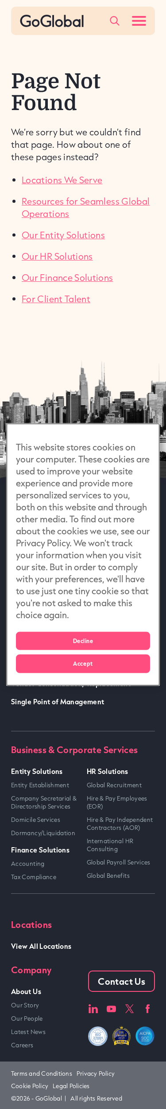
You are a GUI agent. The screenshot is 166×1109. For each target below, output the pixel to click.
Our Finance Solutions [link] (67, 277)
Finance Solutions (40, 849)
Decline (83, 640)
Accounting (28, 864)
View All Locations (41, 946)
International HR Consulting (110, 845)
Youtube (111, 1009)
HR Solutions (107, 771)
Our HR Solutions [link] (57, 256)
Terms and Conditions (41, 1073)
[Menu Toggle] (139, 21)
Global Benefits (108, 876)
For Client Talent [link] (56, 298)
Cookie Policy (29, 1086)
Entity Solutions (37, 771)
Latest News (28, 1032)
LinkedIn (92, 1009)
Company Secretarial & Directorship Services (44, 802)
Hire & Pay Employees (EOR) (117, 802)
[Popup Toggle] (114, 21)
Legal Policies (71, 1086)
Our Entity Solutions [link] (63, 235)
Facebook (147, 1009)
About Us (26, 991)
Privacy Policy (96, 1073)
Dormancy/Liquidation (43, 833)
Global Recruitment (114, 785)
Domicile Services (35, 820)
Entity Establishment (40, 785)
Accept (83, 663)
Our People (27, 1018)
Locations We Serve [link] (62, 179)
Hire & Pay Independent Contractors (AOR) (120, 824)
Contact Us (121, 981)
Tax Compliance (33, 877)
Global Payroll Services (119, 862)
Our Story (25, 1005)
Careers (22, 1045)
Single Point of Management (57, 701)
